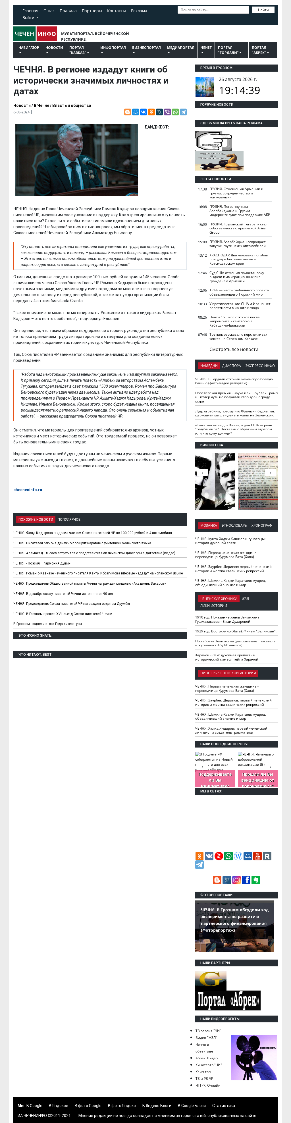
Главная (30, 10)
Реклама (139, 10)
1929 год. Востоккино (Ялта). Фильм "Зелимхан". (236, 631)
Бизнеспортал (146, 47)
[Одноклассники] (151, 112)
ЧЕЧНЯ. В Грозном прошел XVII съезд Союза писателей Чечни (62, 614)
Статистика (223, 1105)
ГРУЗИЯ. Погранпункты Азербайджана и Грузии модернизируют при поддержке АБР (239, 210)
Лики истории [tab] (213, 605)
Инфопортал (113, 47)
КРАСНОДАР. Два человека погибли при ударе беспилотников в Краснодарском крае (238, 259)
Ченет (206, 47)
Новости (54, 47)
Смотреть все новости (233, 349)
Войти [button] (29, 17)
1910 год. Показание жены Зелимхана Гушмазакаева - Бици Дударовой (227, 619)
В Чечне (41, 105)
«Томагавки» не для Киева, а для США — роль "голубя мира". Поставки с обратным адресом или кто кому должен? (233, 429)
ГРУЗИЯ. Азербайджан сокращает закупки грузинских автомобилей (237, 243)
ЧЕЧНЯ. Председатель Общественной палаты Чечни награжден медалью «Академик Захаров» (89, 584)
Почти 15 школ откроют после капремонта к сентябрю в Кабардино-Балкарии (234, 321)
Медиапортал (180, 47)
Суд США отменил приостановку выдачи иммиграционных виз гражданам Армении (236, 276)
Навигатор (28, 47)
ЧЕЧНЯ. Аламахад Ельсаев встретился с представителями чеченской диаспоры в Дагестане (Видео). (94, 553)
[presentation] (270, 472)
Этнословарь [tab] (234, 525)
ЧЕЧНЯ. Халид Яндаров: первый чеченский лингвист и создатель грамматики (231, 730)
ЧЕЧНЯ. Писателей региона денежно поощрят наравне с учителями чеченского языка (82, 543)
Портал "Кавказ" (77, 50)
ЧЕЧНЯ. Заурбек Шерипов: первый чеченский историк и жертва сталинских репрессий (233, 568)
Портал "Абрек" (259, 50)
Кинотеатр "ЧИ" (209, 1064)
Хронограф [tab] (261, 525)
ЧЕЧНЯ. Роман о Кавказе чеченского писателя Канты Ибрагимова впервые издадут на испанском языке (98, 573)
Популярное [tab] (69, 520)
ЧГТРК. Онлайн (208, 1085)
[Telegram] (183, 112)
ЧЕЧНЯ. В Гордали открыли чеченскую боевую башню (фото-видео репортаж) (234, 381)
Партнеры (92, 10)
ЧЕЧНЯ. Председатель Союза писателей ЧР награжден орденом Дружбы (71, 604)
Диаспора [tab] (231, 365)
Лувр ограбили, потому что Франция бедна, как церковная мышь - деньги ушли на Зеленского (235, 413)
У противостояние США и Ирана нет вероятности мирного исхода (240, 305)
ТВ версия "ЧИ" (208, 1030)
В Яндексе (58, 1105)
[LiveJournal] (159, 112)
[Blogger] (127, 112)
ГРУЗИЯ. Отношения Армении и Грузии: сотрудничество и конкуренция (236, 193)
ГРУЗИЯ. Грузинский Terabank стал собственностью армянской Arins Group (238, 228)
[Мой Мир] (135, 112)
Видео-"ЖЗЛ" (206, 1037)
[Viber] (167, 112)
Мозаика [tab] (208, 525)
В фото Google (88, 1105)
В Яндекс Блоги (156, 1105)
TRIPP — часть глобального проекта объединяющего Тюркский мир (239, 292)
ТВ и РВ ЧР (204, 1078)
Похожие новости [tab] (35, 520)
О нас (49, 10)
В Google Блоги (192, 1105)
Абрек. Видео (207, 1058)
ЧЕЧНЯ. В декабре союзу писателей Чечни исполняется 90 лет (63, 594)
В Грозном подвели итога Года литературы (47, 624)
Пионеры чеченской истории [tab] (228, 673)
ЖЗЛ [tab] (245, 598)
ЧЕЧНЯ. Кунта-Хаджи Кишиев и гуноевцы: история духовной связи (230, 540)
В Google (34, 1105)
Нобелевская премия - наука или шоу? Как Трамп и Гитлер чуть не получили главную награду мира (236, 397)
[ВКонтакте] (143, 112)
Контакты (116, 10)
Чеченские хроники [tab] (218, 598)
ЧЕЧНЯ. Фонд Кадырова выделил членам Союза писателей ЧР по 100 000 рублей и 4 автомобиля (92, 533)
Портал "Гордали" (228, 50)
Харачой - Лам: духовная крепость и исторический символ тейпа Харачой (226, 657)
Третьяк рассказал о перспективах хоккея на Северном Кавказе (238, 336)
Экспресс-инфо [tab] (260, 365)
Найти (263, 9)
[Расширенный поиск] (180, 18)
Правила (68, 10)
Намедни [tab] (209, 365)
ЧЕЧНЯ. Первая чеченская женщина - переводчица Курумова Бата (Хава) (227, 554)
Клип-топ (203, 1071)
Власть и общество (71, 105)
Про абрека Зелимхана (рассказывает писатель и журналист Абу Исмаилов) (235, 643)
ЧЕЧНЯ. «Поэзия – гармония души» (41, 563)
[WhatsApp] (175, 112)
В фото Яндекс (122, 1105)
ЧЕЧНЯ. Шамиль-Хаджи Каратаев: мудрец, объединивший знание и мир (230, 582)
